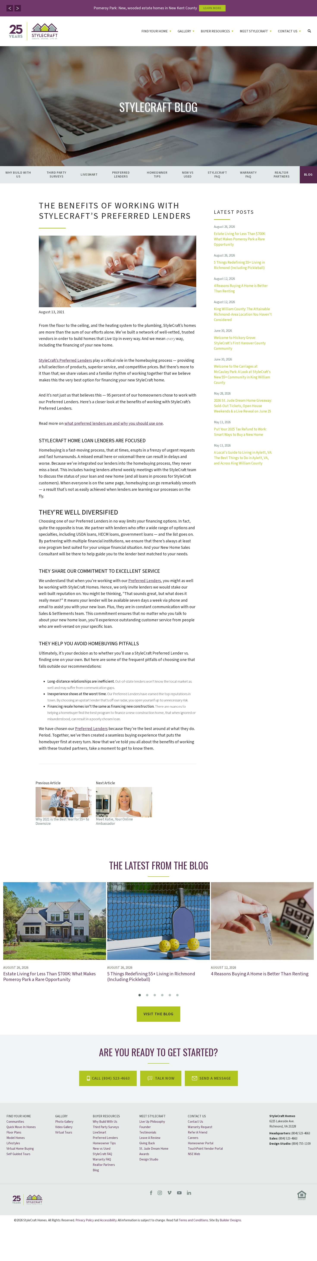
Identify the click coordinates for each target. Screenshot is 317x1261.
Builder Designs (230, 1220)
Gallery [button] (184, 31)
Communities (15, 1121)
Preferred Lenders (121, 174)
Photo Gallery (64, 1121)
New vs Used (187, 174)
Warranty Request (200, 1127)
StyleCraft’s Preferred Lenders (65, 361)
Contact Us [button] (287, 31)
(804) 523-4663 (300, 1133)
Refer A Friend (197, 1132)
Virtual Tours (63, 1132)
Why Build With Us (18, 174)
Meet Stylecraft (152, 1116)
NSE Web (194, 1154)
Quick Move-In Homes (21, 1127)
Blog (308, 174)
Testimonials (147, 1132)
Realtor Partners (281, 174)
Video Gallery (63, 1127)
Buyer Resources (106, 1116)
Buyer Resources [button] (215, 31)
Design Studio (148, 1159)
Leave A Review (149, 1138)
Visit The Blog (159, 1014)
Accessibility (108, 1220)
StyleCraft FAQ (217, 174)
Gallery (61, 1116)
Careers (193, 1138)
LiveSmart (89, 174)
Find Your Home (18, 1116)
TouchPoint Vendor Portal (205, 1148)
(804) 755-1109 (301, 1143)
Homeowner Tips (157, 174)
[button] (9, 8)
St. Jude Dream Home (153, 1148)
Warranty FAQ (248, 174)
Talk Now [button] (164, 1078)
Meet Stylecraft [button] (254, 31)
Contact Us (197, 1116)
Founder (145, 1127)
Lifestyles (13, 1143)
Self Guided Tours (18, 1154)
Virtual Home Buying (20, 1148)
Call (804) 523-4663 (111, 1078)
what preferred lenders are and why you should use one (113, 424)
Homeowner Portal (200, 1143)
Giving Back (147, 1143)
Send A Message (215, 1078)
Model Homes (15, 1138)
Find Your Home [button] (154, 31)
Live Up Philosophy (152, 1121)
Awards (144, 1154)
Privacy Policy (84, 1220)
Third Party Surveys (56, 174)
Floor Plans (13, 1132)
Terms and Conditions (193, 1220)
